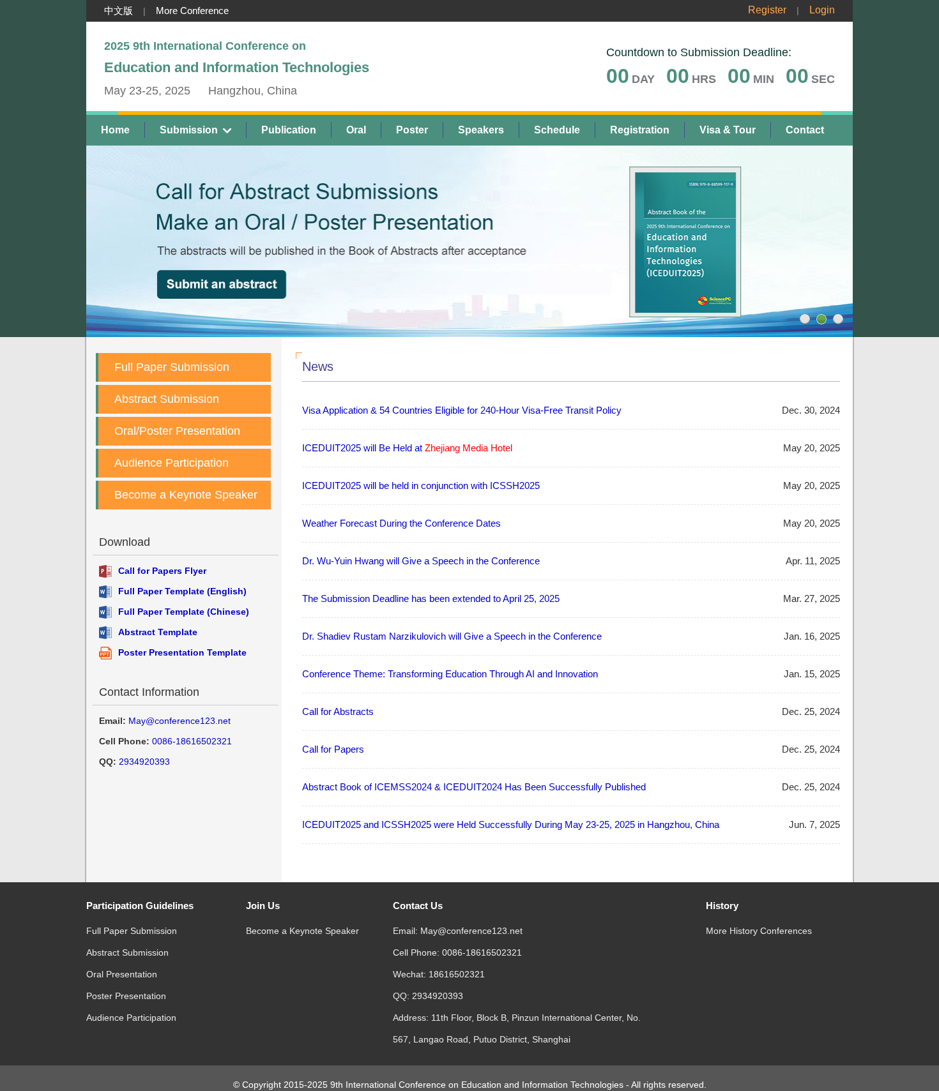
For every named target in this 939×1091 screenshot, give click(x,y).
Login (822, 9)
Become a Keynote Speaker (185, 494)
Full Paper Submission (171, 367)
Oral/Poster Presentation (177, 431)
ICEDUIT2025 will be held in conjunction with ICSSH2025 (421, 485)
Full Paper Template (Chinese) (183, 611)
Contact (805, 129)
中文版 (118, 10)
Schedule (557, 129)
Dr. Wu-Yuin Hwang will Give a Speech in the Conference (421, 560)
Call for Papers (333, 749)
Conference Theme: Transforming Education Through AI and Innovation (450, 673)
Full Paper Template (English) (182, 591)
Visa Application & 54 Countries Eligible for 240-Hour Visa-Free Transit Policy (462, 410)
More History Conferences (759, 931)
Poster (412, 129)
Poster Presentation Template (182, 652)
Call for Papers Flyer (162, 571)
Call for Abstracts (338, 711)
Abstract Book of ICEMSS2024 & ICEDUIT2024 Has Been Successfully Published (474, 786)
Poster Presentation (126, 996)
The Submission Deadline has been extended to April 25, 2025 (431, 598)
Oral (356, 129)
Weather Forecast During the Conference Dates (401, 523)
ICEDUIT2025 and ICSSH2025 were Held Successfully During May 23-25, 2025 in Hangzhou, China (510, 824)
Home (115, 129)
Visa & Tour (727, 129)
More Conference (192, 10)
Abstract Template (157, 632)
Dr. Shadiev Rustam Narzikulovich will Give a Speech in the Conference (452, 636)
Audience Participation (171, 462)
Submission (189, 129)
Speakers (481, 129)
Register (767, 9)
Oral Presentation (121, 974)
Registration (639, 129)
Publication (288, 129)
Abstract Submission (166, 399)
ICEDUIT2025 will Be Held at (407, 447)
